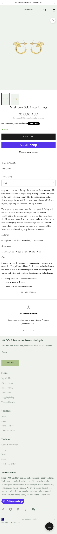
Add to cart (28, 136)
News (3, 421)
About (3, 416)
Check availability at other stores (18, 286)
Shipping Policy (7, 397)
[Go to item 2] (15, 99)
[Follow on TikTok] (25, 509)
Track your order (8, 464)
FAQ (3, 449)
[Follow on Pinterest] (18, 509)
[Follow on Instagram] (10, 509)
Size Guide (6, 168)
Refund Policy (7, 388)
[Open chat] (49, 526)
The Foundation (8, 430)
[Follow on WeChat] (33, 509)
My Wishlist (6, 378)
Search (4, 459)
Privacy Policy (7, 383)
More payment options (28, 152)
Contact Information (9, 444)
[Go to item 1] (5, 99)
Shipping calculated (29, 118)
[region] (28, 315)
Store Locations (7, 426)
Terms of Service (8, 402)
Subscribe (10, 363)
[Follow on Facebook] (2, 509)
